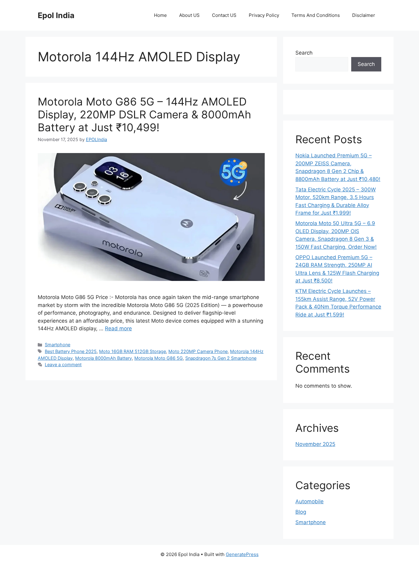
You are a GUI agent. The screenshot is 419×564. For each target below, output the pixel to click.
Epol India (56, 15)
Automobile (309, 501)
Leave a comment (63, 364)
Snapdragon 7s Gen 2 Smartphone (220, 358)
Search (304, 53)
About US (189, 15)
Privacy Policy (264, 15)
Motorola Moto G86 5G (158, 358)
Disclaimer (363, 15)
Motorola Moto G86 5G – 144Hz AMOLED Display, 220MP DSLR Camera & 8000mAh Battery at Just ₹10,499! (144, 114)
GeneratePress (242, 554)
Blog (300, 512)
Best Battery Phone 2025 (71, 351)
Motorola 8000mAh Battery (103, 358)
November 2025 (315, 444)
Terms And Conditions (315, 15)
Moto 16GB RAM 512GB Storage (132, 351)
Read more (118, 328)
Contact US (224, 15)
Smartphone (57, 344)
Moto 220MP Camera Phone (198, 351)
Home (160, 15)
